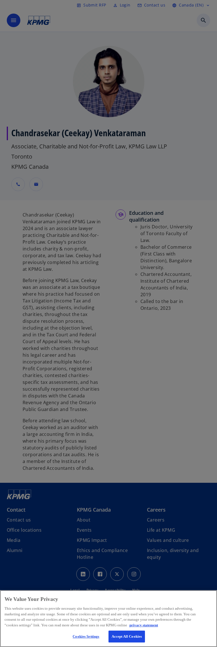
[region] (108, 618)
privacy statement (143, 625)
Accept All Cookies (127, 636)
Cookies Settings (86, 636)
